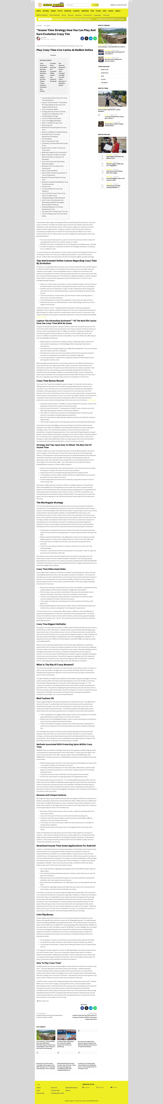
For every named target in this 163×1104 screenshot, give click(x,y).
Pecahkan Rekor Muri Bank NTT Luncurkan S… (115, 53)
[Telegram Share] (91, 38)
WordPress (101, 1087)
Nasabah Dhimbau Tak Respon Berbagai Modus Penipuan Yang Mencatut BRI (50, 1015)
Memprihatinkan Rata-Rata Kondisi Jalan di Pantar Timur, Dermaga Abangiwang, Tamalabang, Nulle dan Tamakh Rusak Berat (66, 1067)
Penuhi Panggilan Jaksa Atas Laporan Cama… (115, 179)
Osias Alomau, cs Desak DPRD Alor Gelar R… (112, 47)
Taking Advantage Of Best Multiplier (53, 198)
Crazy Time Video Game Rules (51, 118)
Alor (102, 76)
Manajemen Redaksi (71, 1087)
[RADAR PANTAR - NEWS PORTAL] (51, 5)
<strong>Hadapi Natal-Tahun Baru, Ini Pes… (114, 117)
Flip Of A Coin (46, 186)
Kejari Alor (104, 73)
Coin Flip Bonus (47, 139)
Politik (111, 122)
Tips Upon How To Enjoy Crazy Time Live (55, 211)
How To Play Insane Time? (50, 141)
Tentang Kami (55, 1090)
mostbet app (91, 400)
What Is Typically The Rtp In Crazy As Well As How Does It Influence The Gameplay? (54, 157)
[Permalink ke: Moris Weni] (38, 38)
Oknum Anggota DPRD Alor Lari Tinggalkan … (115, 164)
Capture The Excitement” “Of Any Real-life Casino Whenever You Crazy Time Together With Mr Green (54, 105)
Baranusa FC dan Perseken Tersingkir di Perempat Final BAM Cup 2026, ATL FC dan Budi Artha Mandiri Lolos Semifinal (46, 1066)
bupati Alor (104, 69)
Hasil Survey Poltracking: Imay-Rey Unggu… (114, 172)
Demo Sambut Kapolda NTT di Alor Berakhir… (109, 110)
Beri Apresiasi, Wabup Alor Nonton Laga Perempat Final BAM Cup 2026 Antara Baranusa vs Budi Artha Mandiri (87, 1044)
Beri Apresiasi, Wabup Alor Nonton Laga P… (113, 60)
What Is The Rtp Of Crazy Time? (52, 123)
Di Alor (103, 79)
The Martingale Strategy (50, 116)
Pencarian (95, 5)
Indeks (39, 1087)
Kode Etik (54, 1087)
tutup (33, 1)
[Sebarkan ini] (82, 38)
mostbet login (41, 317)
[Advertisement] (145, 13)
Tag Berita (104, 83)
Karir (38, 1090)
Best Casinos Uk (47, 125)
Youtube (115, 1087)
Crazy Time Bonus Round (50, 109)
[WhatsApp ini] (95, 38)
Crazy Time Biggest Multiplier (51, 121)
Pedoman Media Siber (57, 1093)
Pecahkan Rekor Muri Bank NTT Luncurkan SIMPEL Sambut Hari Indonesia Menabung (79, 19)
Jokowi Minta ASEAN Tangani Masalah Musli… (114, 124)
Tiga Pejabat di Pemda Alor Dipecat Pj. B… (115, 157)
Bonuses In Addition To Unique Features (54, 132)
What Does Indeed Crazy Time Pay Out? (54, 152)
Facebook (86, 1087)
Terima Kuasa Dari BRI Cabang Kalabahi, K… (113, 186)
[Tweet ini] (86, 38)
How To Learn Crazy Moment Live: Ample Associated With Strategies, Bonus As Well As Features (53, 202)
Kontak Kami (40, 1093)
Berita (100, 108)
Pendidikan (101, 45)
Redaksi (67, 1090)
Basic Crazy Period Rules (50, 171)
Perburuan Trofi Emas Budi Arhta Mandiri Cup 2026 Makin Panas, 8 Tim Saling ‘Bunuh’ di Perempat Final (87, 1066)
